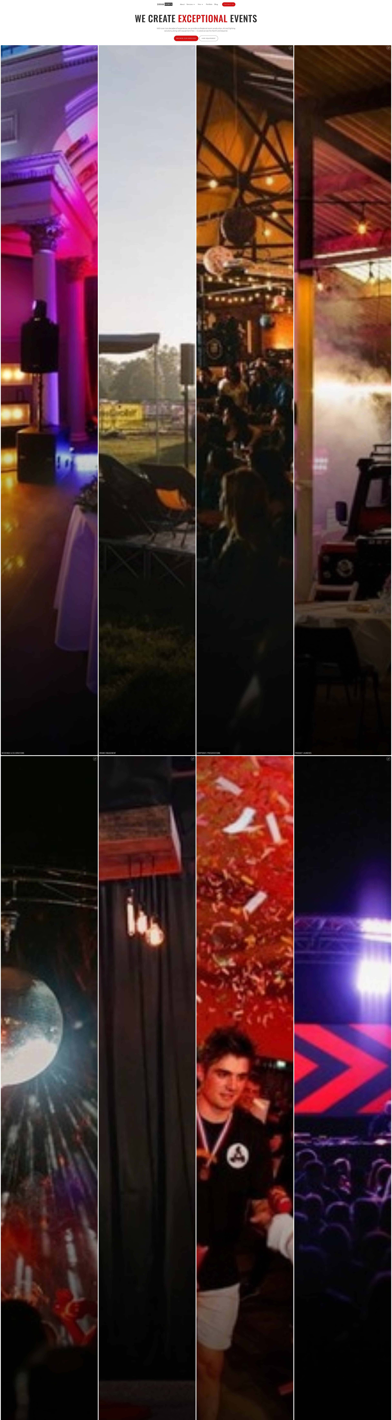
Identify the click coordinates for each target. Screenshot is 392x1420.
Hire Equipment (208, 38)
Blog (216, 4)
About (182, 4)
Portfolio (209, 4)
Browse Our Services (186, 38)
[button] (191, 4)
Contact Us (229, 4)
